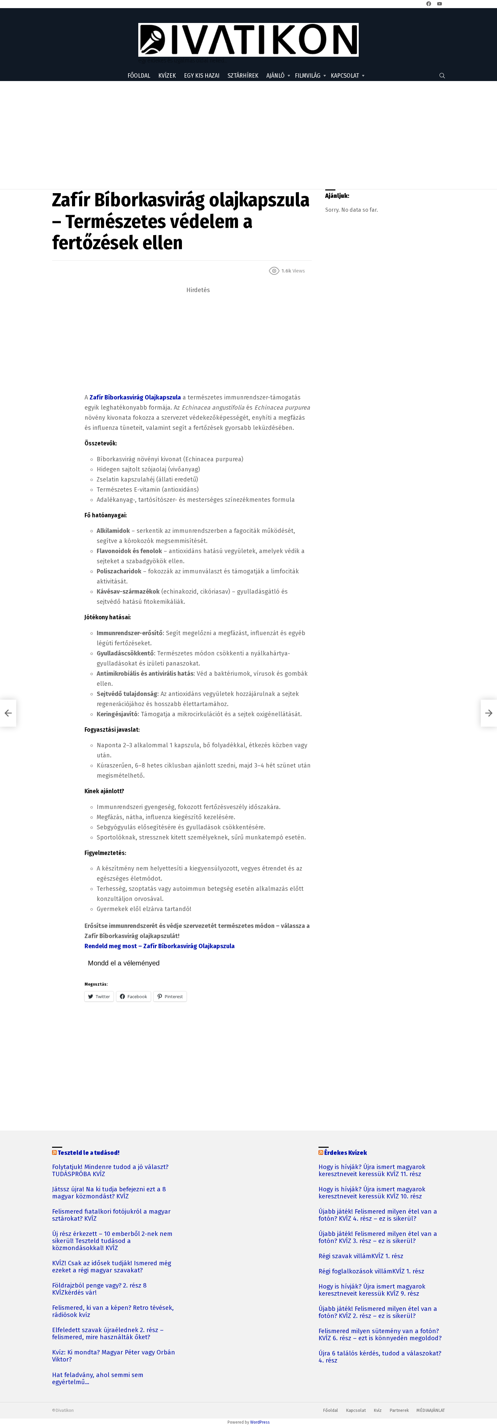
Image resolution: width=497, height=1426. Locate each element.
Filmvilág (308, 75)
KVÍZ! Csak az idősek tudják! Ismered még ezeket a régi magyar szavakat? (111, 1267)
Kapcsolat (345, 75)
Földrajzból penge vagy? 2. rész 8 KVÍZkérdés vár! (99, 1289)
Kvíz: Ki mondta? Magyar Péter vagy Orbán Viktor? (113, 1356)
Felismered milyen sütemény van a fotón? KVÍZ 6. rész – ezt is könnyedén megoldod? (380, 1335)
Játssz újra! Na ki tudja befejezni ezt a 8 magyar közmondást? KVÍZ (109, 1193)
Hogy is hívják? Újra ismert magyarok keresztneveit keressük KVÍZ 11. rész (371, 1171)
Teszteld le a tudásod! (88, 1153)
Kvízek (167, 75)
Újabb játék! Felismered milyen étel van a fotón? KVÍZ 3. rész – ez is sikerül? (377, 1237)
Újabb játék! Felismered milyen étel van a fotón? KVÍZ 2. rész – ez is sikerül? (377, 1312)
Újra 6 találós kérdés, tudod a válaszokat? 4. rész (379, 1357)
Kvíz (378, 1410)
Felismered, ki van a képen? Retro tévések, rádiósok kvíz (113, 1311)
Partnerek (399, 1410)
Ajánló (275, 75)
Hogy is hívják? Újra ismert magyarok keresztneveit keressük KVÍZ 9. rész (371, 1290)
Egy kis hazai (201, 75)
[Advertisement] (248, 135)
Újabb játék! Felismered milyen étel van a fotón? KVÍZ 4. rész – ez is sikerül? (377, 1215)
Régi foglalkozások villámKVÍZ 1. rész (371, 1271)
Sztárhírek (243, 75)
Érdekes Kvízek (345, 1153)
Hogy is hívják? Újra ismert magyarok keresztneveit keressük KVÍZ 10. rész (371, 1193)
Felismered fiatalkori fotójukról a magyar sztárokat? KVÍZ (111, 1215)
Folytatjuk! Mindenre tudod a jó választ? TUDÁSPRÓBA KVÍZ (110, 1171)
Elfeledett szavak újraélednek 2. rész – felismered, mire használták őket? (108, 1334)
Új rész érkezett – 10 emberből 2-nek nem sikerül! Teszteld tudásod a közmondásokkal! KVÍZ (112, 1241)
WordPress (260, 1422)
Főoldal (138, 75)
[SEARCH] (442, 75)
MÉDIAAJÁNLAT (431, 1410)
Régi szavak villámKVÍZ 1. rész (360, 1256)
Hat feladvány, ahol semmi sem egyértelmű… (97, 1379)
